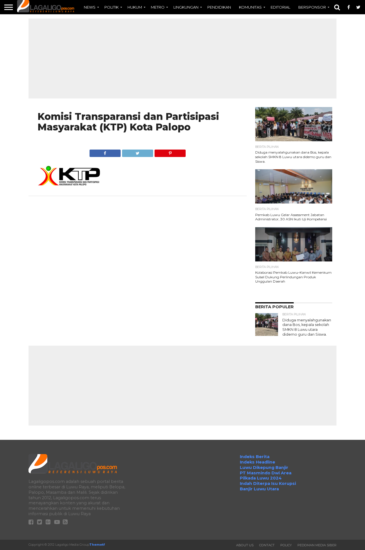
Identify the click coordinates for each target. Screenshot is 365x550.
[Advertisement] (182, 58)
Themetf (97, 545)
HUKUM (134, 7)
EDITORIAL (280, 7)
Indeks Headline (257, 462)
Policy (286, 545)
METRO (158, 7)
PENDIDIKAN (219, 7)
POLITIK (111, 7)
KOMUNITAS (250, 7)
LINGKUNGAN (185, 7)
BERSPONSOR (312, 7)
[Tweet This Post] (137, 151)
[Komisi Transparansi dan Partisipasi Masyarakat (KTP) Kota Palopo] (69, 185)
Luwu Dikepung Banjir (264, 467)
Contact (267, 545)
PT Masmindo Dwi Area (265, 473)
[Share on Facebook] (105, 151)
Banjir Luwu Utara (259, 488)
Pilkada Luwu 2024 (261, 478)
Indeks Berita (254, 456)
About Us (245, 545)
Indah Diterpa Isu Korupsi (268, 483)
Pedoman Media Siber (316, 545)
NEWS (90, 7)
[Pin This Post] (170, 151)
